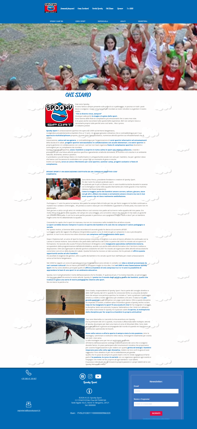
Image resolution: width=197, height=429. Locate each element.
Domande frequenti (67, 8)
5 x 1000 (130, 8)
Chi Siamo (109, 8)
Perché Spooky (97, 8)
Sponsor (120, 8)
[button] (142, 20)
